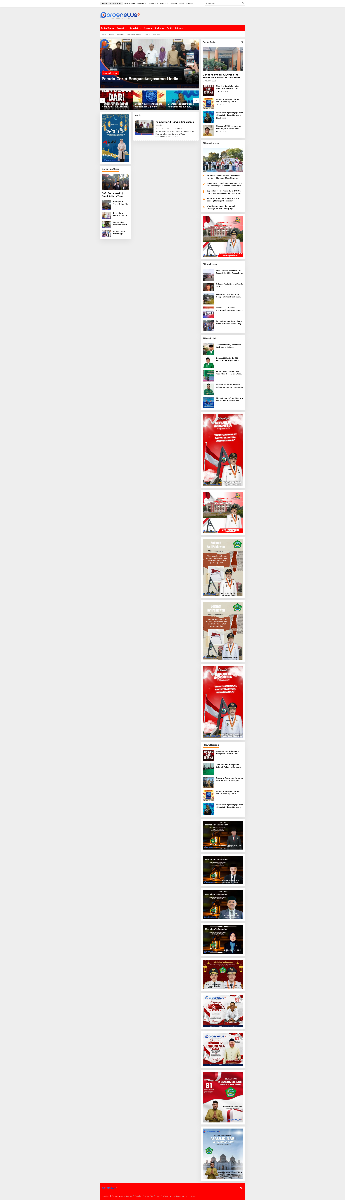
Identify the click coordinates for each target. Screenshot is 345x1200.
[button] (243, 3)
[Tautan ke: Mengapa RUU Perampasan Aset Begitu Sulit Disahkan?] (182, 100)
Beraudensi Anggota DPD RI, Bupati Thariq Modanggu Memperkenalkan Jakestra (120, 214)
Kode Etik (149, 1196)
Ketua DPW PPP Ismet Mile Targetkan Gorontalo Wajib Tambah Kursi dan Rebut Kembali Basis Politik (228, 372)
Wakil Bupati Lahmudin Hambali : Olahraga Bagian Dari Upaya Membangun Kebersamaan (221, 207)
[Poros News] (120, 16)
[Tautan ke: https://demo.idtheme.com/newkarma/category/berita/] (242, 42)
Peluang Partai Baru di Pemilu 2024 (229, 285)
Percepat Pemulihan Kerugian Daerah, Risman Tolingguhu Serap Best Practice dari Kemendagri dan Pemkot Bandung (229, 779)
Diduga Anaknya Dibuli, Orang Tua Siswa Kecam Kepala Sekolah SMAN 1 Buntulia (222, 76)
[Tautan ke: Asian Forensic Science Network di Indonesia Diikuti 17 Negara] (208, 312)
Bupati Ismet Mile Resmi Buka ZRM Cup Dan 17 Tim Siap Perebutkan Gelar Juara (225, 192)
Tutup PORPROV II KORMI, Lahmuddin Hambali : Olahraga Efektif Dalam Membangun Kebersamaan (223, 176)
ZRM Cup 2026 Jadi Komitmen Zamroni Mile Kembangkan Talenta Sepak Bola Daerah (224, 184)
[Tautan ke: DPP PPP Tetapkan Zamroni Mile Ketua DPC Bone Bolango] (208, 389)
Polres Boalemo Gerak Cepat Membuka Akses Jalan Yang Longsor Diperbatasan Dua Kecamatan (229, 322)
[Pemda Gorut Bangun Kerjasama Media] (179, 136)
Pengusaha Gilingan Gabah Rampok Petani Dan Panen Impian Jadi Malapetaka (228, 295)
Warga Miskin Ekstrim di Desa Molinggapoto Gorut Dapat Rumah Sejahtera (120, 223)
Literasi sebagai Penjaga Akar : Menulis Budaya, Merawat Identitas (148, 105)
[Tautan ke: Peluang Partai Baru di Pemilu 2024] (208, 286)
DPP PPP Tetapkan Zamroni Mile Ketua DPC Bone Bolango (229, 386)
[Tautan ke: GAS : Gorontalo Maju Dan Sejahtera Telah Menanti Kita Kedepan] (115, 182)
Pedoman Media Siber (185, 1196)
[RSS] (241, 1188)
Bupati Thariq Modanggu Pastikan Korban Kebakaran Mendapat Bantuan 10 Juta (120, 232)
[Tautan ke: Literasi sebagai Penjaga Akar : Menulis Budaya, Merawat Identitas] (149, 100)
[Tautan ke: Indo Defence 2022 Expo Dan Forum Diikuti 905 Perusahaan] (208, 274)
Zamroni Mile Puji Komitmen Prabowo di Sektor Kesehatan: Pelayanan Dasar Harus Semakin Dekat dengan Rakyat (229, 346)
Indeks (129, 1196)
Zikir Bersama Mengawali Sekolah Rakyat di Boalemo (228, 766)
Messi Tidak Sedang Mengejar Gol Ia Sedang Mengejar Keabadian (223, 199)
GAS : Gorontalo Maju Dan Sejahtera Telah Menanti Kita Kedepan (113, 195)
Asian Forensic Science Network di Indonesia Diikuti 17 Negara (229, 309)
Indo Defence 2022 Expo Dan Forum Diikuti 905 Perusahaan (229, 271)
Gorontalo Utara (110, 73)
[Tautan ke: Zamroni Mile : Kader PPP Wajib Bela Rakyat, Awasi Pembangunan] (208, 362)
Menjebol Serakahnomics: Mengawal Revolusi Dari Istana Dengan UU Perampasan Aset (227, 87)
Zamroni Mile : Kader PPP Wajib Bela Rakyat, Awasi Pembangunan (227, 359)
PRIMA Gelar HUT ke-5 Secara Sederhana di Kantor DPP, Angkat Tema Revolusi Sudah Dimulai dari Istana (229, 399)
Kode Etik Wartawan (164, 1196)
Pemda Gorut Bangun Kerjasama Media (140, 78)
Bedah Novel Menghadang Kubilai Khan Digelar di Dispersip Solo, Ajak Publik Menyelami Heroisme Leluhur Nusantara (115, 105)
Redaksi (138, 1196)
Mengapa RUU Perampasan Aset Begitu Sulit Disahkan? (182, 105)
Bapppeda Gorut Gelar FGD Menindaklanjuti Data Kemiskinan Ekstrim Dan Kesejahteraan (120, 202)
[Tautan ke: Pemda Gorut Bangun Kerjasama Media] (149, 63)
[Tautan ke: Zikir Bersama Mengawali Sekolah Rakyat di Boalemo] (208, 768)
